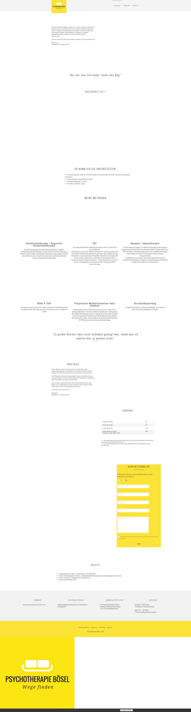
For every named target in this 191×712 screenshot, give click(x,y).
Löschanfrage (102, 627)
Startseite (117, 5)
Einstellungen (126, 710)
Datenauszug (94, 627)
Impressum (127, 5)
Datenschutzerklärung (84, 627)
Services (135, 5)
